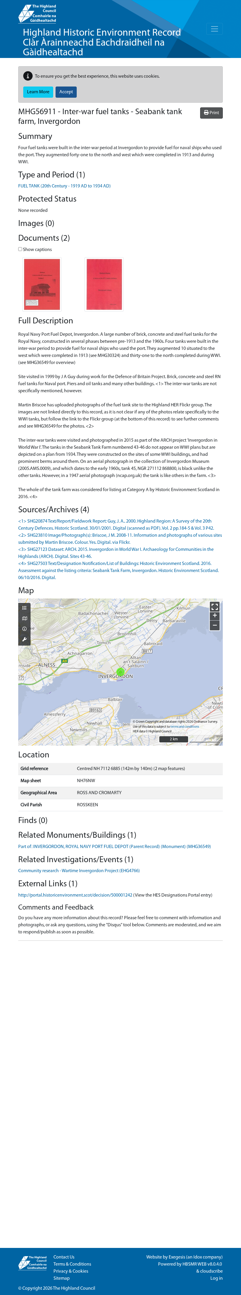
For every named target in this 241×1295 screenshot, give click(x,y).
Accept (66, 92)
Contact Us (63, 1257)
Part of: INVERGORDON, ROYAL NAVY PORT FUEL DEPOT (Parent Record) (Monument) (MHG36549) (114, 847)
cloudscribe (211, 1271)
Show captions (37, 249)
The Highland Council (74, 1288)
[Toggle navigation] (214, 29)
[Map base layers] (24, 619)
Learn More (38, 92)
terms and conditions (184, 727)
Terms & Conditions (72, 1264)
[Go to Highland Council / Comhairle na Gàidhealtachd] (37, 11)
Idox (197, 1257)
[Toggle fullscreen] (215, 606)
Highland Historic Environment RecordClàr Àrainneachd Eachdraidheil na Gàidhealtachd (102, 43)
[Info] (24, 629)
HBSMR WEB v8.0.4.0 (203, 1264)
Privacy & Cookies (70, 1271)
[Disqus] (120, 1019)
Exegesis (177, 1257)
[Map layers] (24, 608)
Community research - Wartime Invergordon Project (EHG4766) (79, 871)
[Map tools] (24, 640)
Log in (216, 1278)
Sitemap (61, 1278)
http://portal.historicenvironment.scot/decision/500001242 (75, 895)
